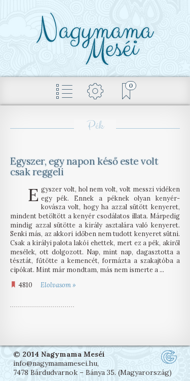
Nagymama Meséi (95, 39)
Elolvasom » (58, 285)
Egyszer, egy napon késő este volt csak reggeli (84, 166)
